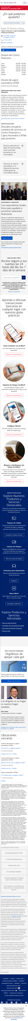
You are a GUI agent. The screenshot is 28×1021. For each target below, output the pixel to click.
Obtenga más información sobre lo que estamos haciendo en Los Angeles (13, 727)
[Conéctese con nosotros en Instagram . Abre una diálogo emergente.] (7, 1002)
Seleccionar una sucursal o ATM (10, 8)
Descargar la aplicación (14, 604)
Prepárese (14, 581)
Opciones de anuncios (12, 988)
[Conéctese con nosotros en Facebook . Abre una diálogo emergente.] (2, 1002)
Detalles (14, 754)
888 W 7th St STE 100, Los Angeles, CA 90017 (13, 762)
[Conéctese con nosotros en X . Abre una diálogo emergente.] (21, 1002)
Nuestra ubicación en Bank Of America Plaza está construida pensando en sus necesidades (14, 145)
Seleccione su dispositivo (12, 277)
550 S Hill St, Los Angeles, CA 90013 (10, 748)
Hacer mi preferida (8, 42)
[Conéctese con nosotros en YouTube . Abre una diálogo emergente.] (26, 1002)
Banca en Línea (6, 631)
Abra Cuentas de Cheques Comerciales (12, 628)
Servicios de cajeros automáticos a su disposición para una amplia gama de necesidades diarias (14, 163)
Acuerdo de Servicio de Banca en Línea (10, 896)
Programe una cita (7, 50)
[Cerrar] (26, 1005)
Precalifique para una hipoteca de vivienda (13, 625)
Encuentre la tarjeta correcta (14, 535)
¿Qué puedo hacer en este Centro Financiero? (12, 118)
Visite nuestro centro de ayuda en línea (11, 247)
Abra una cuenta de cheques (14, 559)
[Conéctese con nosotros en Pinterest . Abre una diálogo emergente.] (16, 1002)
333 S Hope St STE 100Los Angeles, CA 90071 (9, 36)
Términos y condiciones (14, 291)
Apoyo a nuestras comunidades (12, 23)
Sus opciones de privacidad (7, 990)
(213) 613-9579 (7, 40)
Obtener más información (14, 354)
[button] (2, 3)
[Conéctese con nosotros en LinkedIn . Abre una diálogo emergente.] (12, 1002)
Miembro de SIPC (16, 916)
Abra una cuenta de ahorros (9, 623)
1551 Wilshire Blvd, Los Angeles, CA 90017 (12, 775)
